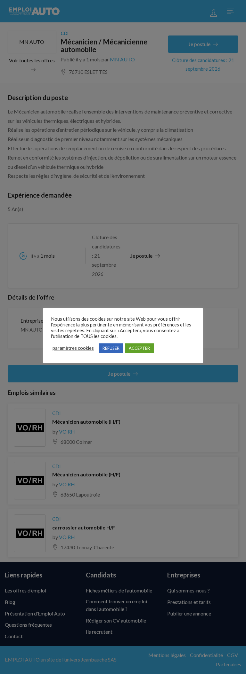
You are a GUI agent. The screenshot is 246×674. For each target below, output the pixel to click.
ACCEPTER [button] (139, 348)
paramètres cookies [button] (73, 348)
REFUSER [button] (110, 348)
